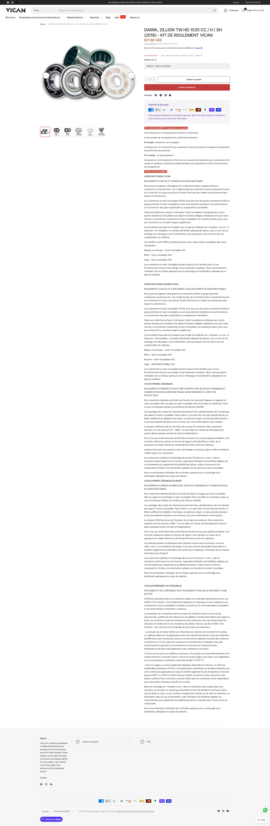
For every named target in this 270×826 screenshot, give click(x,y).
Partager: (148, 95)
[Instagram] (12, 2)
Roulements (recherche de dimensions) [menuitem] (39, 17)
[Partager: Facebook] (156, 95)
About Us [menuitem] (135, 17)
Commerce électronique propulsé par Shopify (135, 811)
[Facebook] (8, 2)
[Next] (131, 75)
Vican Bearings (151, 55)
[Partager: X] (161, 95)
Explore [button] (43, 777)
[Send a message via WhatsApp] (265, 810)
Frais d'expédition (150, 44)
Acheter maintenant (186, 87)
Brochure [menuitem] (10, 17)
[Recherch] (214, 10)
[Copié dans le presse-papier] (170, 95)
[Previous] (46, 75)
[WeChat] (17, 2)
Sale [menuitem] (117, 17)
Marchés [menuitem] (94, 17)
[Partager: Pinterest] (165, 95)
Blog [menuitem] (108, 17)
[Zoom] (131, 32)
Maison (43, 24)
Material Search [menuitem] (75, 17)
